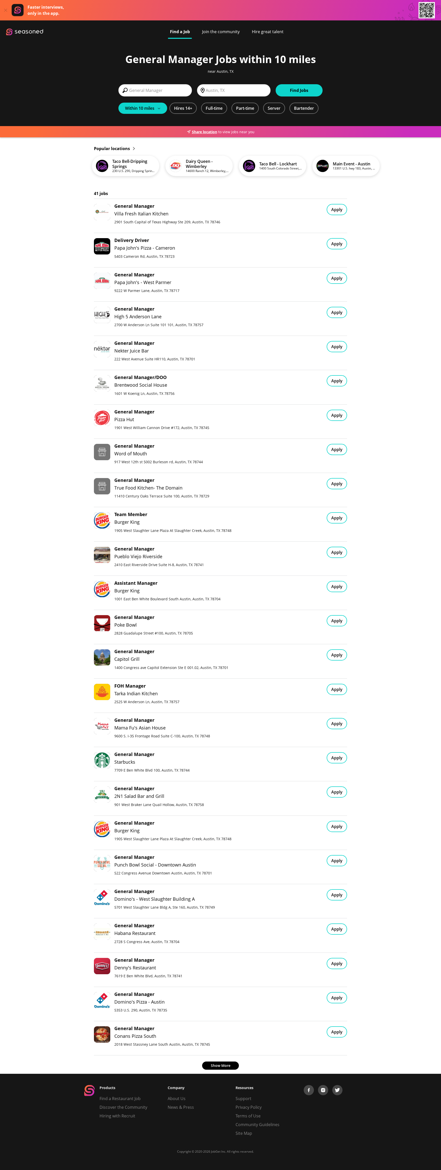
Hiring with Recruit (117, 1116)
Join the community (221, 31)
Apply (336, 209)
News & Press (181, 1107)
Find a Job (180, 31)
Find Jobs (299, 90)
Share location (204, 131)
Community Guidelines (257, 1124)
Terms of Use (248, 1116)
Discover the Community (123, 1107)
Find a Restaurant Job (120, 1098)
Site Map (244, 1133)
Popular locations (112, 148)
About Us (177, 1098)
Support (243, 1098)
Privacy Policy (249, 1107)
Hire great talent (268, 31)
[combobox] (155, 90)
